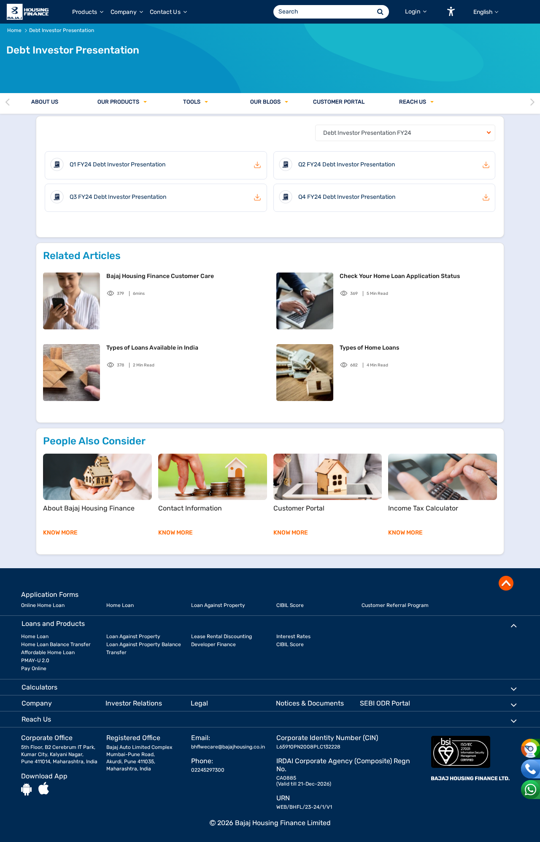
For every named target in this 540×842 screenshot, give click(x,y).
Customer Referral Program (395, 605)
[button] (451, 11)
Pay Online (33, 668)
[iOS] (43, 789)
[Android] (26, 789)
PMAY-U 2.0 (35, 660)
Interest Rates (293, 636)
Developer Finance (213, 644)
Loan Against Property (218, 605)
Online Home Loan (43, 605)
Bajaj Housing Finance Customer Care (160, 276)
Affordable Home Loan (48, 652)
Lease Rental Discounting (221, 636)
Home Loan (120, 605)
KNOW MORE (60, 532)
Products (85, 12)
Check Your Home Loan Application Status (400, 276)
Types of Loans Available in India (152, 347)
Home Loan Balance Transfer (56, 644)
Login (413, 11)
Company (124, 12)
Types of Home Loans (369, 347)
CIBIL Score (290, 605)
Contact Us (166, 12)
